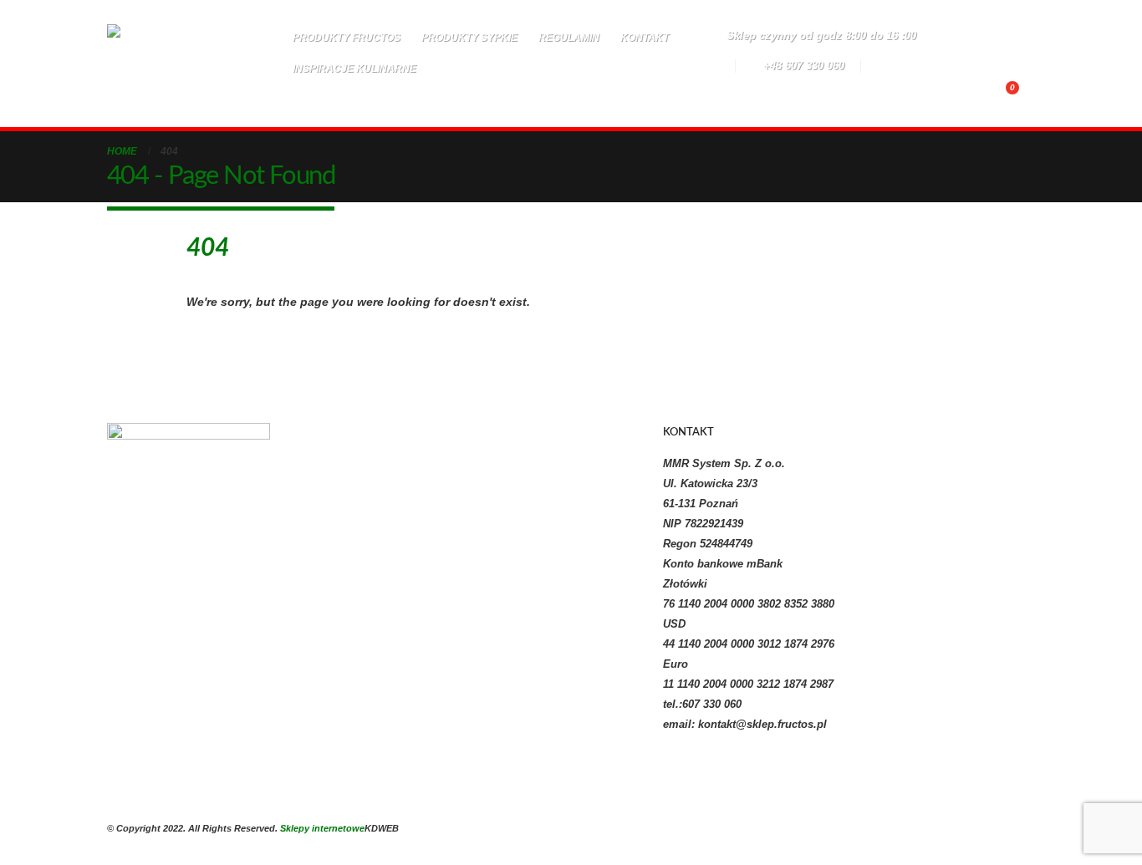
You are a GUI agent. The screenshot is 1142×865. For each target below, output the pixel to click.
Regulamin (568, 37)
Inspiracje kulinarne (354, 68)
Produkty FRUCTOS (346, 37)
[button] (498, 94)
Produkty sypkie (469, 37)
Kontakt (644, 37)
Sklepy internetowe (322, 828)
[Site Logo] (188, 64)
